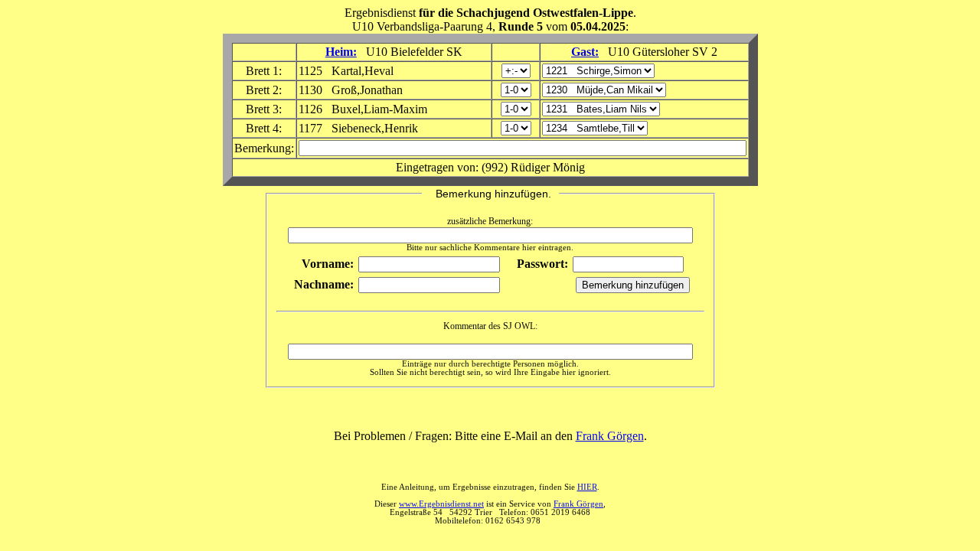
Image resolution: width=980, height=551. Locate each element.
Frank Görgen (610, 435)
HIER (587, 487)
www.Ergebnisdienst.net (441, 504)
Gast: (585, 51)
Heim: (341, 51)
